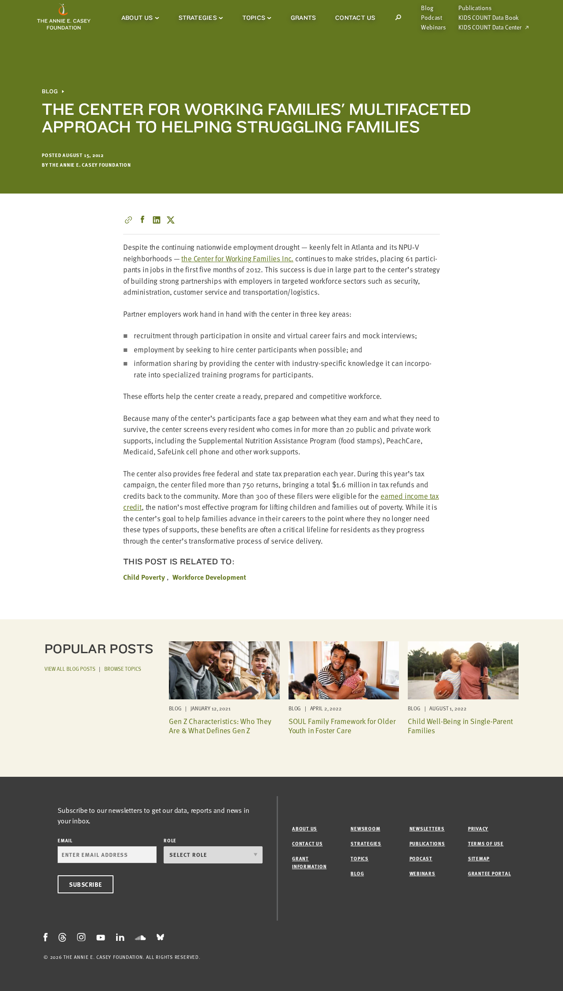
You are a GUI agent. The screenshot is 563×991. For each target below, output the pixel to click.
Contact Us (355, 18)
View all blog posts (69, 669)
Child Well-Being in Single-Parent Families (460, 725)
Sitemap (479, 858)
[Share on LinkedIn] (156, 220)
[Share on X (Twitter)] (170, 220)
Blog (427, 8)
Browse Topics (122, 669)
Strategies (198, 18)
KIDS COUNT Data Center (490, 27)
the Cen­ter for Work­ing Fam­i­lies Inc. (237, 258)
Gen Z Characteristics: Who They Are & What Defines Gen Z (220, 725)
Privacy (478, 828)
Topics (253, 18)
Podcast (431, 18)
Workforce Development (209, 577)
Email (65, 840)
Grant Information (309, 862)
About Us (137, 18)
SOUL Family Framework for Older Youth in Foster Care (342, 725)
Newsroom (365, 828)
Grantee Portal (489, 873)
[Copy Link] (128, 220)
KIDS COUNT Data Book (488, 18)
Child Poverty (144, 577)
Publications (474, 8)
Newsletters (427, 828)
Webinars (433, 27)
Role (170, 840)
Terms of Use (486, 843)
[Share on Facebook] (142, 220)
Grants (303, 18)
